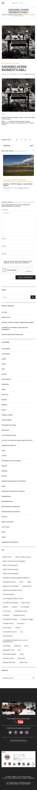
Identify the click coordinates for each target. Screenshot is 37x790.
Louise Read (6, 646)
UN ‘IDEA (4, 312)
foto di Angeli (25, 607)
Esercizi (4, 405)
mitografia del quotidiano (15, 14)
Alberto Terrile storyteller (10, 569)
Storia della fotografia (9, 654)
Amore (4, 359)
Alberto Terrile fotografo (10, 565)
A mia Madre (6, 349)
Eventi (4, 410)
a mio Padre (6, 354)
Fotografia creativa (19, 615)
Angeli (5, 180)
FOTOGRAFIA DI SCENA (10, 619)
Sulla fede (5, 527)
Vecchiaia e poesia (8, 658)
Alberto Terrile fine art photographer (14, 561)
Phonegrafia (6, 496)
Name (4, 238)
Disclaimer (31, 778)
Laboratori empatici (9, 445)
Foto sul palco (7, 628)
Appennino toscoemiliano (11, 586)
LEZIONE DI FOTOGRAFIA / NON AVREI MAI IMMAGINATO (15, 328)
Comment (5, 209)
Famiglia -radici (7, 415)
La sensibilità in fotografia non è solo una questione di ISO (15, 641)
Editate (4, 400)
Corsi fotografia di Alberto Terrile (13, 598)
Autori (4, 374)
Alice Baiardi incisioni (9, 582)
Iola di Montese (7, 636)
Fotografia (6, 615)
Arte (9, 180)
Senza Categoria (7, 522)
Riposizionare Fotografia (24, 181)
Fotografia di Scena (9, 425)
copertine (5, 384)
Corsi (3, 389)
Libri (3, 450)
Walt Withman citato (9, 662)
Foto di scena (7, 611)
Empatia (14, 607)
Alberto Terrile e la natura (23, 557)
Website (4, 253)
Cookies (24, 778)
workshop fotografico (10, 542)
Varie (3, 532)
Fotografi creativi (8, 623)
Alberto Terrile (29, 74)
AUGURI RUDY (6, 317)
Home (4, 14)
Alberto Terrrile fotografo (10, 573)
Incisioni (17, 628)
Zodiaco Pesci (23, 662)
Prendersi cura (7, 501)
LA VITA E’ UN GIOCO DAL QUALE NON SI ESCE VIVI (17, 440)
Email (4, 246)
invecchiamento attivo (10, 632)
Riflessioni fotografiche (11, 506)
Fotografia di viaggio (27, 619)
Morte (26, 646)
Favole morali (7, 420)
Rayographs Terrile (8, 650)
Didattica (5, 394)
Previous (6, 146)
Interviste (5, 430)
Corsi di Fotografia (8, 594)
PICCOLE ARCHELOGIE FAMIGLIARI (12, 334)
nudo (3, 486)
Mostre (4, 466)
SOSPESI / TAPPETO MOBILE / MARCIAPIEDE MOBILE (17, 184)
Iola (21, 632)
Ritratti (5, 517)
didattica (5, 607)
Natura (13, 181)
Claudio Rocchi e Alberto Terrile (12, 590)
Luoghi (13, 180)
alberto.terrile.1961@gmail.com (18, 742)
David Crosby (26, 603)
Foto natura (20, 623)
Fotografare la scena (21, 611)
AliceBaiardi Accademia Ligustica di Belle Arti (16, 578)
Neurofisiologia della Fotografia (14, 481)
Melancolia (17, 646)
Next (32, 146)
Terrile (22, 654)
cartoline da (6, 379)
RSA (19, 650)
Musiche (4, 471)
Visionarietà (21, 658)
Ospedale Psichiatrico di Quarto (13, 491)
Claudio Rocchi (26, 586)
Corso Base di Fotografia (10, 603)
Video (3, 537)
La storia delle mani (9, 435)
